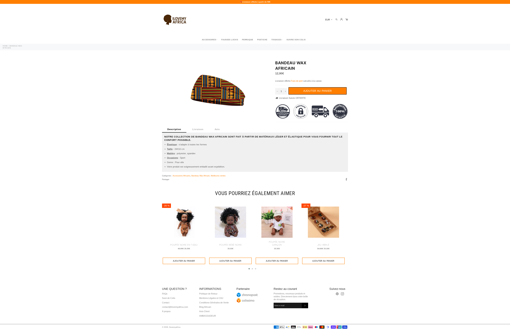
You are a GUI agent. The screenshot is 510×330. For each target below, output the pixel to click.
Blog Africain (205, 307)
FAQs (164, 294)
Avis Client (204, 311)
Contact (165, 302)
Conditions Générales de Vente (214, 302)
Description (174, 129)
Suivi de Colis (168, 298)
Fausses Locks (229, 40)
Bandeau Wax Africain (200, 176)
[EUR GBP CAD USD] (328, 20)
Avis (217, 129)
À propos (166, 311)
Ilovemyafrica (174, 327)
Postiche (262, 40)
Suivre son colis (295, 40)
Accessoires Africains (181, 176)
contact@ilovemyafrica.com (175, 307)
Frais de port (297, 81)
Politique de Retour (208, 294)
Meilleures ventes (218, 176)
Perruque (247, 40)
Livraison (197, 129)
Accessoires (209, 40)
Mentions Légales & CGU (211, 298)
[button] (249, 268)
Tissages (276, 40)
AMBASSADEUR (207, 316)
